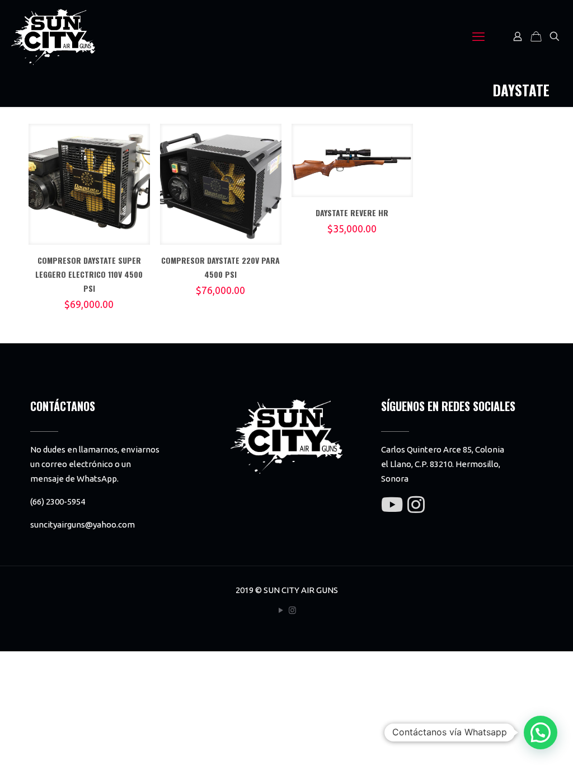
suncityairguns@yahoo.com (82, 524)
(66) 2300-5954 (57, 501)
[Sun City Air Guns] (53, 36)
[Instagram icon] (292, 610)
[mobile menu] (478, 36)
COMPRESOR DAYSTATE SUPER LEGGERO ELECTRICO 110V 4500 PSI (89, 274)
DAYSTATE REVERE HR (352, 212)
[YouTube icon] (280, 610)
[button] (540, 732)
